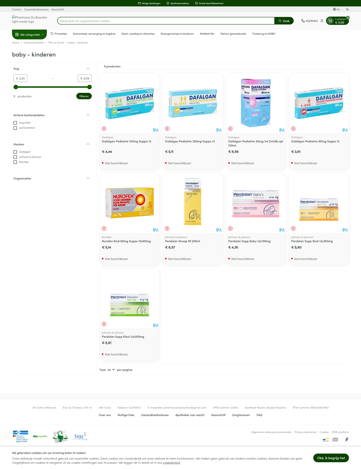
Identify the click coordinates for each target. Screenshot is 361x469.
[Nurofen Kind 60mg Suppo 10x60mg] (129, 203)
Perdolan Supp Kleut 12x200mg (123, 336)
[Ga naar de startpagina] (31, 20)
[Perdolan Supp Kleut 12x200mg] (129, 298)
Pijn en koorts (56, 42)
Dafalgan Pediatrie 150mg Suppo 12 (126, 141)
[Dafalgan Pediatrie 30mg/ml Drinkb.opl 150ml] (256, 103)
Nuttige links (126, 415)
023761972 (135, 407)
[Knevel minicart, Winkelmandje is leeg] (330, 20)
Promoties (61, 33)
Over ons (105, 415)
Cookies (324, 432)
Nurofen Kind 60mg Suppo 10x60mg (126, 241)
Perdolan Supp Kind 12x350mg (312, 241)
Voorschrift (58, 9)
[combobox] (166, 20)
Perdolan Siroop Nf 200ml (182, 241)
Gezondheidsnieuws (36, 9)
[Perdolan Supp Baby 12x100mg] (256, 203)
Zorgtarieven (241, 415)
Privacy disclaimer (306, 432)
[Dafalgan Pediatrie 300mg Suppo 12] (193, 103)
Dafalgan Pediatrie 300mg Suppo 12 (190, 141)
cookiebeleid (171, 462)
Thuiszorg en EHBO (263, 33)
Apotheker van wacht (189, 415)
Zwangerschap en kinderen (177, 33)
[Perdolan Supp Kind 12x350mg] (319, 203)
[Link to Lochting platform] (346, 439)
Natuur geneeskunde (233, 33)
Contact (16, 9)
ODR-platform (340, 432)
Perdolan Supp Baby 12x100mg (249, 241)
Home (15, 42)
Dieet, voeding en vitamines (138, 33)
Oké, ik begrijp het (331, 457)
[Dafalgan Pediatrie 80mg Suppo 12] (319, 103)
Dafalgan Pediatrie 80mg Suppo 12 (315, 141)
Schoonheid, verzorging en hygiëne (94, 33)
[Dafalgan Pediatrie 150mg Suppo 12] (129, 103)
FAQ (259, 415)
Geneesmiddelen (34, 42)
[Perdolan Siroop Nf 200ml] (193, 203)
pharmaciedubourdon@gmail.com (185, 407)
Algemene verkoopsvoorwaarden (271, 432)
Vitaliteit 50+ (207, 33)
